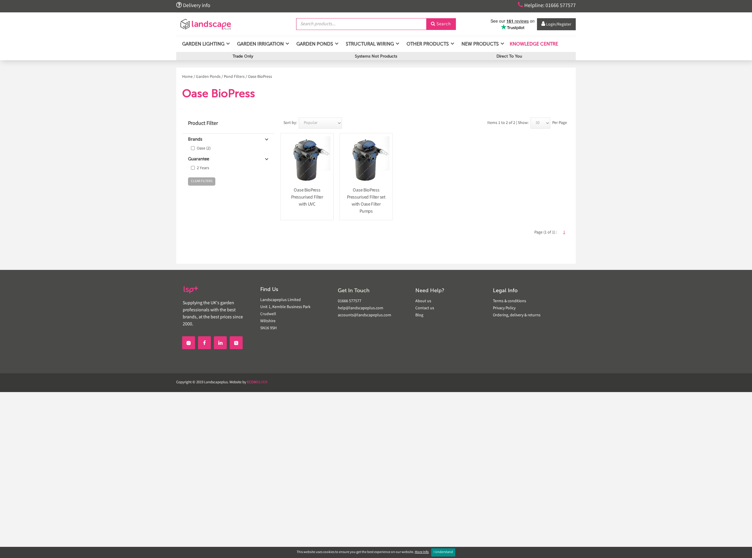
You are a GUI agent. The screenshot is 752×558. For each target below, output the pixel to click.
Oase (204, 149)
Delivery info (193, 5)
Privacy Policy (504, 308)
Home (187, 77)
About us (423, 301)
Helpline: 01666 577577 (547, 5)
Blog (419, 315)
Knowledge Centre (533, 44)
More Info (422, 552)
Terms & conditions (509, 301)
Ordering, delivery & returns (516, 315)
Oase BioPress (260, 77)
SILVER (257, 382)
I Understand (443, 552)
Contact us (424, 308)
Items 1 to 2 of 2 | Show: (507, 123)
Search (441, 24)
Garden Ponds (208, 77)
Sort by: (290, 123)
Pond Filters (234, 77)
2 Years (203, 168)
